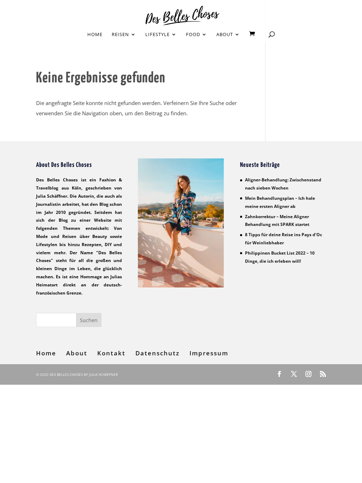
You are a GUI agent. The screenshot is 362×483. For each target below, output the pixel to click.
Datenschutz (157, 353)
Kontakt (111, 353)
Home (95, 34)
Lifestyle (157, 34)
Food (193, 34)
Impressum (208, 353)
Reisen (120, 34)
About (224, 34)
